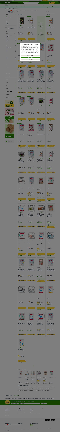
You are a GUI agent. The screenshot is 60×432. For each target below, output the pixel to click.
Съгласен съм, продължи (30, 57)
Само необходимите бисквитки (30, 59)
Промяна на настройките (30, 55)
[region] (30, 52)
